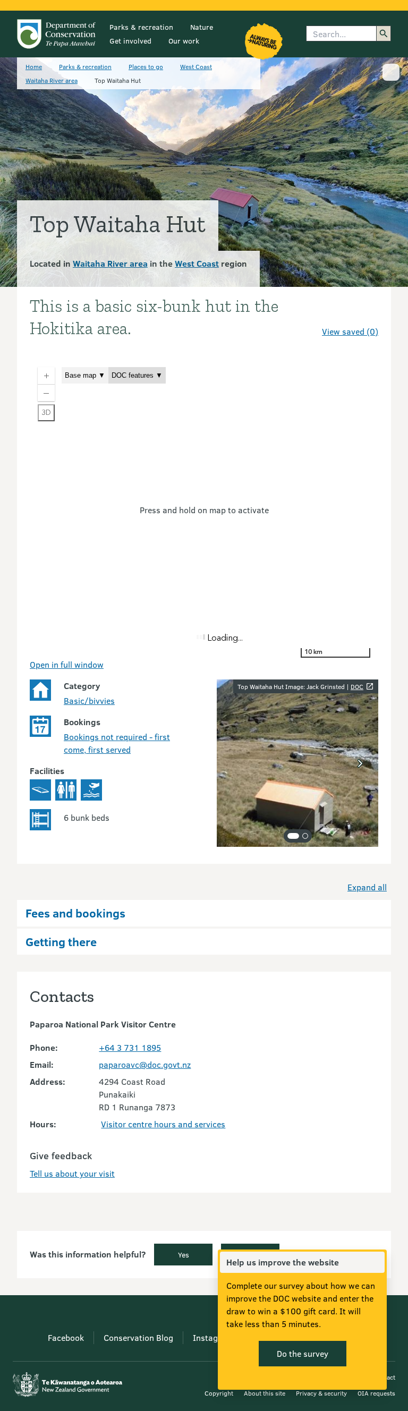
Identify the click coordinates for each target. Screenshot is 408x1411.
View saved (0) (350, 331)
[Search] (383, 33)
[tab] (293, 836)
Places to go (146, 66)
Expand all (367, 886)
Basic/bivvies (89, 700)
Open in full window (67, 664)
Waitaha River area (52, 80)
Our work (183, 41)
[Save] (365, 312)
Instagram (213, 1337)
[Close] (376, 1262)
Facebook (66, 1337)
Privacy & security (321, 1393)
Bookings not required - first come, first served (117, 743)
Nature (201, 27)
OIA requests (376, 1393)
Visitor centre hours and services (163, 1123)
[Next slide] (360, 763)
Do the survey (302, 1353)
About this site (264, 1393)
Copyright (219, 1393)
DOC (357, 686)
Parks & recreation (141, 27)
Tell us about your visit (72, 1173)
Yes (183, 1255)
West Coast (196, 66)
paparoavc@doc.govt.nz (145, 1064)
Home (34, 66)
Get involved (130, 41)
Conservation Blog (138, 1337)
